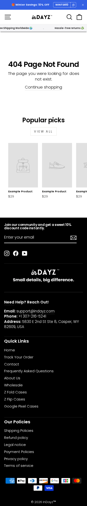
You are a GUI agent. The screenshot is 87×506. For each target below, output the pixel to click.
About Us (12, 378)
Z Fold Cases (15, 392)
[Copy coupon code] (73, 4)
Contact (11, 364)
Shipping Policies (18, 430)
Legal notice (15, 444)
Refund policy (16, 437)
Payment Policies (19, 451)
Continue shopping (43, 87)
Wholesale (13, 385)
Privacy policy (16, 458)
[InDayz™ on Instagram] (6, 253)
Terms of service (18, 465)
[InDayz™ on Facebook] (15, 253)
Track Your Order (18, 357)
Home (9, 350)
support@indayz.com (35, 311)
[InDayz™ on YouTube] (24, 253)
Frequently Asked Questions (29, 370)
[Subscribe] (73, 237)
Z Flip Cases (14, 399)
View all (43, 131)
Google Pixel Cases (21, 406)
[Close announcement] (83, 5)
